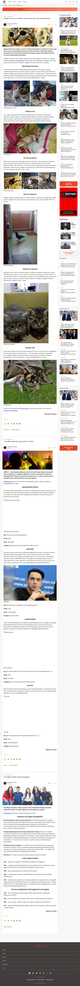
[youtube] (47, 973)
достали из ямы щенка (11, 410)
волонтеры (6, 429)
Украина (20, 1)
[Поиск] (73, 2)
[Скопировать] (55, 24)
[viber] (40, 973)
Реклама (25, 1)
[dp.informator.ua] (4, 2)
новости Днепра (15, 429)
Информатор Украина (31, 979)
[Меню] (77, 2)
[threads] (50, 973)
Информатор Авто (49, 979)
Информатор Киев (40, 979)
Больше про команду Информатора (68, 253)
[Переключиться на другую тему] (69, 2)
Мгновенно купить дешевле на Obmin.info (68, 212)
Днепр (9, 1)
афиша (5, 765)
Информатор (20, 60)
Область (14, 1)
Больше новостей (68, 183)
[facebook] (29, 973)
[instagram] (33, 973)
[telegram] (36, 973)
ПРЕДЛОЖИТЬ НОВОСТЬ (40, 945)
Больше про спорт (68, 448)
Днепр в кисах (24, 408)
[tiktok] (43, 973)
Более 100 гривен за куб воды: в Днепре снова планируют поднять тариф (44, 9)
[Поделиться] (52, 24)
